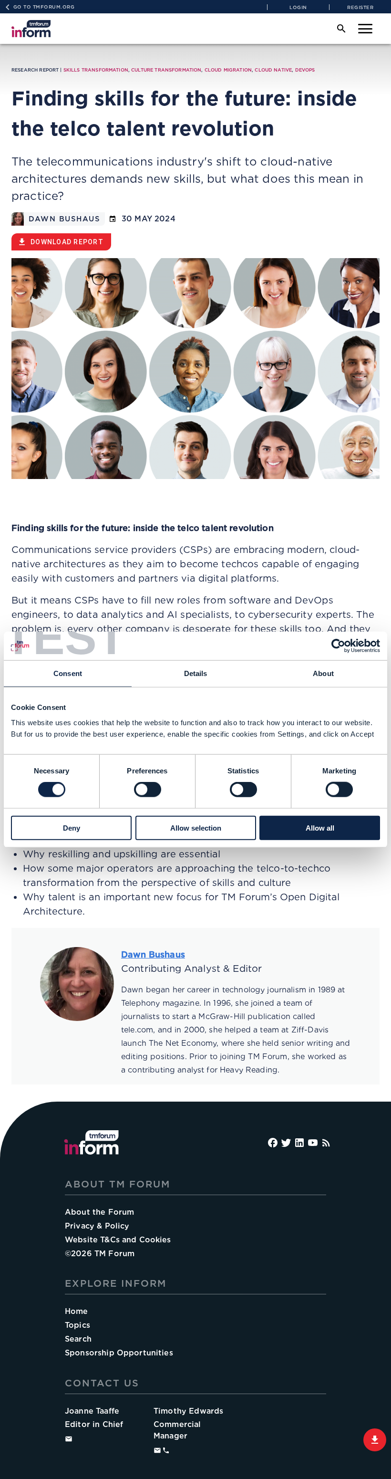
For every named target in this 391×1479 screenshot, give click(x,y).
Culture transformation (166, 70)
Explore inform (115, 1283)
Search (78, 1339)
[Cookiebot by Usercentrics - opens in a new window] (338, 646)
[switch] (147, 789)
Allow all (320, 827)
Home (76, 1311)
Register (360, 7)
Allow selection (195, 827)
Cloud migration (228, 70)
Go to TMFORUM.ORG (44, 7)
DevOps (305, 70)
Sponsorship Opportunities (119, 1352)
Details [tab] (195, 673)
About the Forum (99, 1212)
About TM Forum (117, 1184)
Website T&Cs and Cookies (118, 1239)
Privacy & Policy (97, 1225)
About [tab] (323, 673)
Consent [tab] (67, 673)
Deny (71, 827)
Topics (77, 1325)
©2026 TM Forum (99, 1253)
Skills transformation (95, 70)
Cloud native (273, 70)
